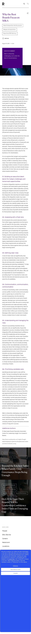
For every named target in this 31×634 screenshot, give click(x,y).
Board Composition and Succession (12, 25)
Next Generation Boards (9, 485)
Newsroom (6, 542)
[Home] (5, 4)
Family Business (7, 461)
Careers (5, 538)
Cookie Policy (11, 559)
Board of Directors (8, 493)
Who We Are (6, 535)
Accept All (16, 573)
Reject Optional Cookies (15, 569)
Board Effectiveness (21, 457)
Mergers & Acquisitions (9, 29)
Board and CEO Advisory (9, 33)
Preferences (15, 565)
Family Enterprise (7, 457)
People (4, 531)
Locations (5, 546)
